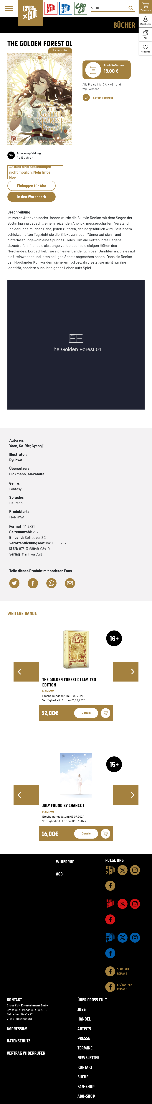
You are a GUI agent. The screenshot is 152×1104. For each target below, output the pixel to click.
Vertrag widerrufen (26, 1053)
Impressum (17, 1028)
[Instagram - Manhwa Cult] (135, 937)
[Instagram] (135, 870)
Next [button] (133, 672)
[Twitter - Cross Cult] (123, 870)
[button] (14, 583)
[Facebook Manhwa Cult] (110, 953)
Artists (84, 1028)
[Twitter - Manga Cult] (123, 903)
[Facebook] (110, 885)
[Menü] (9, 8)
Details (86, 712)
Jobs (81, 1009)
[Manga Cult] (110, 903)
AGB (59, 874)
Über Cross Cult (92, 999)
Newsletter (88, 1057)
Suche (82, 1077)
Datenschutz (18, 1041)
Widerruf (65, 861)
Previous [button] (19, 672)
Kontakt (84, 1067)
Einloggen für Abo (31, 185)
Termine (84, 1048)
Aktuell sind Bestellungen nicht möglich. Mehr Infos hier (30, 172)
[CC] (110, 870)
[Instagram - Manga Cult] (135, 903)
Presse (83, 1038)
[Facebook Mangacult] (110, 919)
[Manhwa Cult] (110, 937)
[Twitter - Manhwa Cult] (123, 937)
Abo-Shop (86, 1096)
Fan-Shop (86, 1086)
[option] (76, 672)
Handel (84, 1019)
